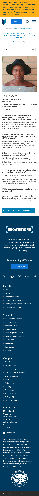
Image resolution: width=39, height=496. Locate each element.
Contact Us (10, 433)
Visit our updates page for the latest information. (18, 13)
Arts (6, 289)
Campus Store (10, 365)
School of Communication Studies (15, 33)
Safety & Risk (10, 397)
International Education (14, 336)
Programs (30, 33)
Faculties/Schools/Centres (19, 31)
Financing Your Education (15, 333)
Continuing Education (14, 300)
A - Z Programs (11, 322)
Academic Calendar (12, 326)
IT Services (9, 340)
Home (15, 28)
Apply (16, 22)
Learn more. (17, 466)
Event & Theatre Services (15, 372)
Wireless (8, 350)
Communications (12, 297)
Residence (9, 343)
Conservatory (10, 369)
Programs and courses (26, 28)
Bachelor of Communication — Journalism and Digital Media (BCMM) (19, 36)
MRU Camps (10, 383)
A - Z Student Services (14, 318)
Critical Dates (10, 329)
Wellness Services (12, 400)
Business (8, 293)
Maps (7, 379)
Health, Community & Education (18, 304)
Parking (8, 386)
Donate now (19, 267)
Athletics (8, 362)
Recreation (9, 390)
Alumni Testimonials (14, 42)
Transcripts (9, 347)
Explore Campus (11, 376)
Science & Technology (14, 307)
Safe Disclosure (11, 393)
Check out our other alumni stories (18, 210)
